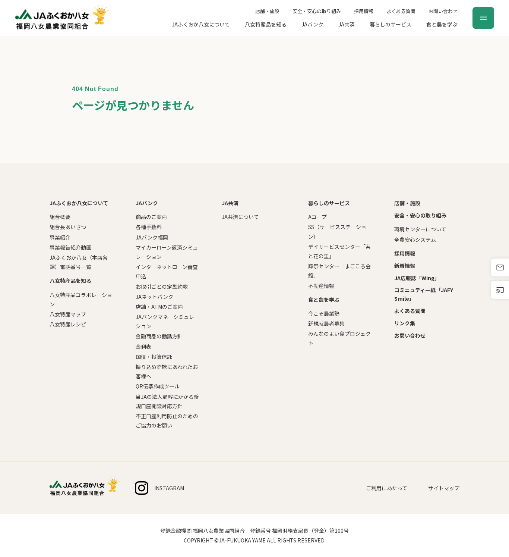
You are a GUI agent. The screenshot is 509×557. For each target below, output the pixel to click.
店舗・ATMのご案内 (159, 306)
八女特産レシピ (68, 324)
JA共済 (346, 24)
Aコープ (317, 216)
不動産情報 (321, 286)
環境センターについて (420, 229)
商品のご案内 (151, 216)
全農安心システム (415, 239)
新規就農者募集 (326, 323)
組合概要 (60, 216)
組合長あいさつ (68, 227)
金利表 (143, 346)
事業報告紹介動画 (70, 247)
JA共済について (240, 216)
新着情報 (404, 265)
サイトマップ (443, 488)
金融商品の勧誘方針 (159, 336)
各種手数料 (149, 227)
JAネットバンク (154, 296)
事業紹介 (60, 237)
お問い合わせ (443, 11)
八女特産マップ (68, 314)
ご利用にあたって (386, 488)
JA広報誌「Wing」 (417, 278)
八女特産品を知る (266, 24)
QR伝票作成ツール (158, 386)
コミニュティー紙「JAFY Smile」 (423, 294)
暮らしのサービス (390, 24)
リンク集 (404, 323)
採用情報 (363, 11)
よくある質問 (400, 11)
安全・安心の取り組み (317, 11)
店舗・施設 (267, 11)
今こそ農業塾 (323, 313)
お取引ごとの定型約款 (162, 286)
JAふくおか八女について (201, 24)
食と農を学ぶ (442, 24)
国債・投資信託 (154, 356)
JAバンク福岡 (152, 237)
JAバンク (312, 24)
